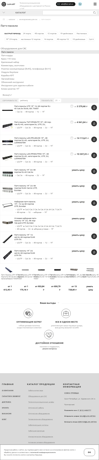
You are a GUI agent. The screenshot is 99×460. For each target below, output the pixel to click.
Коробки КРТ (7, 75)
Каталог (12, 19)
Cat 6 (91, 39)
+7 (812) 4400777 (84, 410)
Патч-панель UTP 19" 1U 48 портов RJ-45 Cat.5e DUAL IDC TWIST (32, 107)
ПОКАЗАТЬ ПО (47, 100)
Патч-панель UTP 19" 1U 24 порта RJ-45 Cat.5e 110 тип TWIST (28, 277)
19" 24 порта (11, 39)
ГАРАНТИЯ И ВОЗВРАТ (11, 396)
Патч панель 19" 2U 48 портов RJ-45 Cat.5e (25, 171)
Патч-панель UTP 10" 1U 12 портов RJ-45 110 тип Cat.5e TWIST (44, 277)
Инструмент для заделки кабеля (17, 85)
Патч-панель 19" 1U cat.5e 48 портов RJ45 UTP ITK (24, 237)
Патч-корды (7, 55)
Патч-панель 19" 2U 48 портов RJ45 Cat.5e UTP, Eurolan (25, 188)
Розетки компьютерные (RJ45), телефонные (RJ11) (26, 69)
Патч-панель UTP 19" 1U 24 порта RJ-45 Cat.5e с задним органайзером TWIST (12, 277)
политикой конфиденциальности (43, 452)
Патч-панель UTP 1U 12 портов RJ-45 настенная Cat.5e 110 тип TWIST (62, 277)
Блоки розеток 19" (10, 89)
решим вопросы (50, 349)
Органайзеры (7, 79)
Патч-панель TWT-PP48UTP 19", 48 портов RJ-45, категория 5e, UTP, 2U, (32, 123)
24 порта (27, 33)
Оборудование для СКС (28, 19)
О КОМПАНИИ (8, 390)
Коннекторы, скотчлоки (12, 65)
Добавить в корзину (94, 107)
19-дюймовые (66, 33)
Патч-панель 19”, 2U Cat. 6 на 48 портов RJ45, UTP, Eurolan (78, 276)
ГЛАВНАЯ (8, 384)
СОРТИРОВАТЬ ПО (10, 100)
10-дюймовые (79, 39)
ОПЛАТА (5, 408)
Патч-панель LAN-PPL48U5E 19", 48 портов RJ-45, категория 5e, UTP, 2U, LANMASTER (31, 140)
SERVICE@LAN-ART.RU (87, 422)
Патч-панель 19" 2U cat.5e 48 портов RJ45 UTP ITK (24, 253)
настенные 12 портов (30, 39)
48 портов (39, 33)
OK (89, 452)
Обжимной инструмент (12, 82)
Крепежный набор (10, 62)
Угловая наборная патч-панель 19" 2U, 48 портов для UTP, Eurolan (25, 220)
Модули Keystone (9, 72)
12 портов (52, 33)
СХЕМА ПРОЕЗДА (71, 393)
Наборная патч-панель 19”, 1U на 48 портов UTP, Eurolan (24, 203)
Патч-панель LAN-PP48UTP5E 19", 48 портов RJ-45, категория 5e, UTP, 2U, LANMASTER (31, 156)
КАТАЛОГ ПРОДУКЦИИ (41, 384)
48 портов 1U (63, 39)
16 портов (48, 39)
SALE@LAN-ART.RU (88, 416)
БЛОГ (4, 419)
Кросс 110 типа (8, 59)
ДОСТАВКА (6, 402)
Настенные (82, 33)
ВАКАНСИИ (6, 413)
